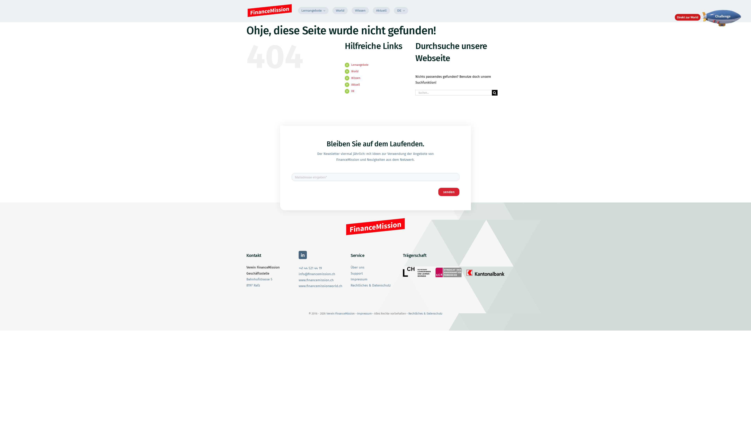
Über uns (357, 267)
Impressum (359, 279)
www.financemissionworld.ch (320, 286)
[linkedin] (303, 255)
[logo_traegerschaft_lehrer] (417, 269)
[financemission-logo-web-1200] (269, 5)
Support (357, 273)
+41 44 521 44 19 (310, 268)
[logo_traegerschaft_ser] (448, 268)
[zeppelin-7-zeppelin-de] (708, 10)
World (354, 71)
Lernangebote (359, 65)
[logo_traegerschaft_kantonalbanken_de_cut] (485, 270)
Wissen (355, 78)
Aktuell (355, 84)
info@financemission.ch (317, 274)
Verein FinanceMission (341, 313)
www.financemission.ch (316, 280)
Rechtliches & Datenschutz (371, 285)
